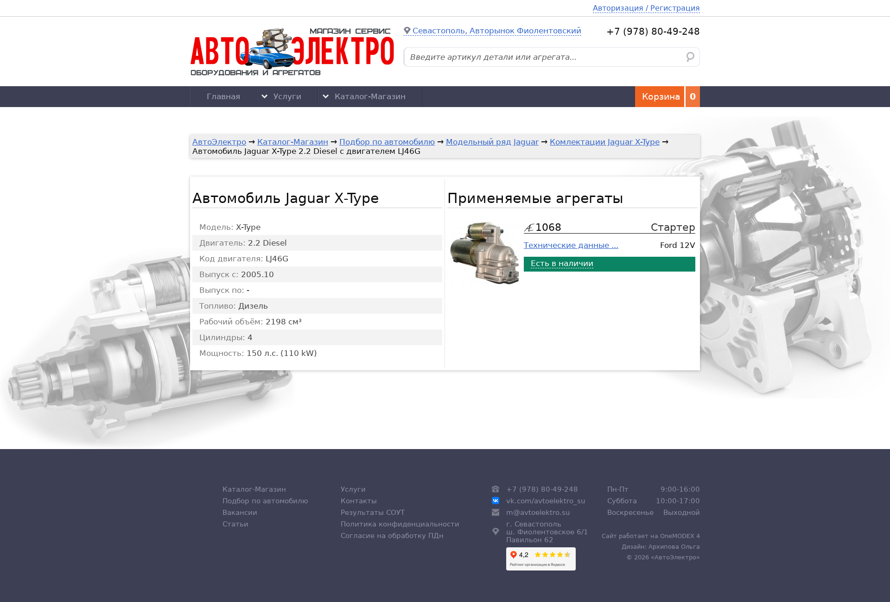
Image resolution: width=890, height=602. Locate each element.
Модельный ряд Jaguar (492, 141)
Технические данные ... (571, 245)
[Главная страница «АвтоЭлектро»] (292, 51)
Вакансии (239, 512)
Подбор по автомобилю (387, 141)
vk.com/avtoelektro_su (545, 501)
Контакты (359, 501)
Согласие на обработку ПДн (392, 535)
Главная (223, 96)
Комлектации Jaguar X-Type (605, 141)
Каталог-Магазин (370, 96)
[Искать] (690, 57)
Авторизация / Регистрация (646, 8)
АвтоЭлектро (219, 141)
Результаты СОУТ (373, 512)
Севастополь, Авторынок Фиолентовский (497, 30)
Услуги (287, 96)
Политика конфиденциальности (400, 524)
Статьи (235, 524)
